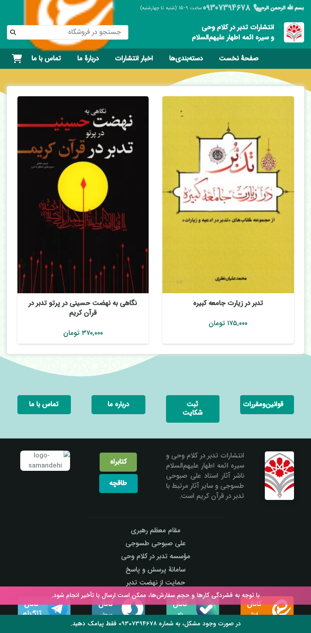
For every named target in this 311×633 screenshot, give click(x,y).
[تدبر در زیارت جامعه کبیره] (228, 194)
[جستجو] (13, 32)
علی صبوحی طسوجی (156, 543)
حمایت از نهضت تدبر (155, 582)
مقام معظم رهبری (156, 530)
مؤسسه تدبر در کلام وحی (155, 556)
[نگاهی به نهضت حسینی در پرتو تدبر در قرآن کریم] (83, 194)
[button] (163, 59)
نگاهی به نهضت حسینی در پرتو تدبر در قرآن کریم (83, 308)
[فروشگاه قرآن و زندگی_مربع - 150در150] (294, 32)
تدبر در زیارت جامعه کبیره (228, 303)
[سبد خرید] (16, 59)
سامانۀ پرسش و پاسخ (155, 569)
